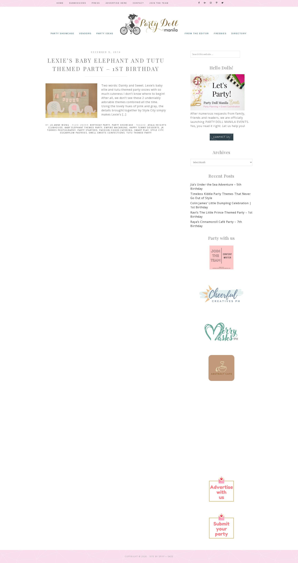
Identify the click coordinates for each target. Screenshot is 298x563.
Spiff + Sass (166, 556)
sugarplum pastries (73, 133)
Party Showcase (122, 125)
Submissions (77, 3)
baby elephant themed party (83, 127)
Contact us (221, 136)
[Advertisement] (221, 416)
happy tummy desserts (144, 127)
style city (157, 130)
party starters (87, 130)
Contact (138, 3)
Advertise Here (116, 3)
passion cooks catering (115, 130)
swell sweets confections (107, 133)
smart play (141, 130)
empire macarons (116, 127)
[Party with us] (221, 257)
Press (96, 3)
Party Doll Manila (149, 24)
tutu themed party (139, 133)
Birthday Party (100, 125)
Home (60, 3)
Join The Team (159, 3)
